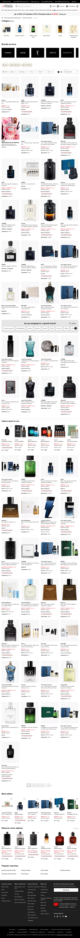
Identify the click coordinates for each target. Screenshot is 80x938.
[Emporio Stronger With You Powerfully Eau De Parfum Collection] (72, 838)
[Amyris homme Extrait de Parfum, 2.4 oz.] (10, 292)
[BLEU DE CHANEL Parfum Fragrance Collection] (10, 210)
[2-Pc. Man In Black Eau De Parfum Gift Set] (30, 292)
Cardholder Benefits (19, 891)
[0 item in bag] (77, 6)
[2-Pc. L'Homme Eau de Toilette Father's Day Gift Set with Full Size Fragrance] (50, 672)
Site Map (43, 908)
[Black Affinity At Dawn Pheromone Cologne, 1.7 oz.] (46, 431)
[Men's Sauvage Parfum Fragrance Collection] (69, 210)
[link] (10, 106)
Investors (42, 895)
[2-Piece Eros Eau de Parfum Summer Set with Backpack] (69, 169)
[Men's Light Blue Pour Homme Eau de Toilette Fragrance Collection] (30, 589)
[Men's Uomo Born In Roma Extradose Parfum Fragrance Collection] (69, 387)
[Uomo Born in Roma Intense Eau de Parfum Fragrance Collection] (69, 128)
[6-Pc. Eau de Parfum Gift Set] (72, 431)
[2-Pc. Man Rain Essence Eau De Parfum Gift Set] (69, 630)
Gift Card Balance (19, 896)
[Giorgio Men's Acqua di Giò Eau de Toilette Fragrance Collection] (30, 210)
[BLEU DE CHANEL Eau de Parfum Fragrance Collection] (50, 87)
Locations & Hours (32, 889)
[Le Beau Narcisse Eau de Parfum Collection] (10, 672)
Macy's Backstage (32, 895)
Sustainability (43, 910)
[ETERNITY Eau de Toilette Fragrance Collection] (69, 672)
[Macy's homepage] (2, 18)
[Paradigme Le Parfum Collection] (30, 713)
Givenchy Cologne (25, 870)
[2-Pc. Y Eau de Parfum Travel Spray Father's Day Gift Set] (50, 548)
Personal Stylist (31, 903)
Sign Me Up (66, 890)
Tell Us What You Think (33, 917)
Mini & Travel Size (26, 65)
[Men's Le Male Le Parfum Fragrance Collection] (30, 387)
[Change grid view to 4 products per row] (58, 72)
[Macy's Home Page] (7, 6)
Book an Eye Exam (32, 915)
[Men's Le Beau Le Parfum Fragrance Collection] (50, 292)
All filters (74, 323)
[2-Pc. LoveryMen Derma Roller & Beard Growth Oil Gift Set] (20, 431)
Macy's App (30, 892)
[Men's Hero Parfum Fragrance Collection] (69, 589)
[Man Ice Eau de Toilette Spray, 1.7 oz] (10, 713)
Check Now (72, 907)
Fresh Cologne (24, 873)
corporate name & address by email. (64, 934)
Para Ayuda (4, 895)
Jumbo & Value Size (15, 65)
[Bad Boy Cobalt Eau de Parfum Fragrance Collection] (50, 507)
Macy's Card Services (19, 899)
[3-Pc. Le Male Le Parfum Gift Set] (50, 346)
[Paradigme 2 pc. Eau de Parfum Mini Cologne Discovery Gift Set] (69, 548)
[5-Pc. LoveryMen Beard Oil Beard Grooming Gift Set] (59, 431)
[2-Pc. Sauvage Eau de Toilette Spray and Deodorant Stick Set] (50, 251)
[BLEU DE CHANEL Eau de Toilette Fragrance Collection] (30, 251)
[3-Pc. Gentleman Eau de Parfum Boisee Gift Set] (50, 630)
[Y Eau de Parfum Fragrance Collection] (69, 507)
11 (48, 785)
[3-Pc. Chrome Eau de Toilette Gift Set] (30, 128)
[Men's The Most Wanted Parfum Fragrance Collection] (50, 210)
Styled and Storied (45, 913)
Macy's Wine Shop (32, 900)
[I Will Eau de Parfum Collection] (46, 838)
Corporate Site (44, 892)
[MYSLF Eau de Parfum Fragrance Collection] (10, 346)
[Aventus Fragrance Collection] (10, 251)
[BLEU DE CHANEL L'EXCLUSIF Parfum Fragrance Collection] (50, 387)
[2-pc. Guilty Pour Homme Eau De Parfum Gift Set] (10, 387)
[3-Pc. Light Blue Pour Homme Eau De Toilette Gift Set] (10, 589)
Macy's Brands (31, 898)
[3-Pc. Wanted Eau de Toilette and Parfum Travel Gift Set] (30, 630)
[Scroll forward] (75, 328)
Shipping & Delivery (6, 900)
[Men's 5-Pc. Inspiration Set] (30, 169)
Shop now (62, 14)
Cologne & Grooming (27, 17)
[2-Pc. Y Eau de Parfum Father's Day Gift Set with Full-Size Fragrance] (50, 128)
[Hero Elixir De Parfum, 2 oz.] (10, 507)
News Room (43, 905)
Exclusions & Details (63, 907)
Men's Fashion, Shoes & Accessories (12, 17)
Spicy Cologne (44, 873)
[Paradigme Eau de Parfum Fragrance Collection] (30, 466)
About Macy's (44, 886)
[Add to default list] (11, 426)
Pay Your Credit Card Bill (20, 902)
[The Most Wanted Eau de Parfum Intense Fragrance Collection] (50, 169)
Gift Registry (30, 920)
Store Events (30, 909)
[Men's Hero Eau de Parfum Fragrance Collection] (50, 589)
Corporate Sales (44, 889)
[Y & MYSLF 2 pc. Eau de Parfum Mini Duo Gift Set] (10, 466)
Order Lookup (5, 892)
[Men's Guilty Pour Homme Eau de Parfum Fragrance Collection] (10, 548)
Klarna (3, 889)
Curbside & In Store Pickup (34, 886)
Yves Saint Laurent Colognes (9, 873)
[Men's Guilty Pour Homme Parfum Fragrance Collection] (33, 838)
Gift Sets (5, 65)
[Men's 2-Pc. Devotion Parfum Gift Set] (30, 507)
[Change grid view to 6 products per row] (61, 72)
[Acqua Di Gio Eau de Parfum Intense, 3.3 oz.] (30, 672)
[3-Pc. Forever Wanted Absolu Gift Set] (10, 87)
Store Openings (31, 912)
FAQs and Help (5, 886)
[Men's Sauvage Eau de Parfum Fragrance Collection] (69, 87)
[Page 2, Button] (52, 785)
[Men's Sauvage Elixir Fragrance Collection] (10, 169)
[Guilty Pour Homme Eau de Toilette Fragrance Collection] (20, 838)
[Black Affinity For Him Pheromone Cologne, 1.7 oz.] (33, 431)
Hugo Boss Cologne (65, 870)
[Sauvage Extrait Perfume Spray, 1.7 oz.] (30, 87)
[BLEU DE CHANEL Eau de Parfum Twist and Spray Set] (30, 548)
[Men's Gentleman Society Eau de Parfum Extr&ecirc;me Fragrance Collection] (10, 752)
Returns (3, 898)
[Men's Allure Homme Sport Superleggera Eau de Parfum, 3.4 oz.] (69, 346)
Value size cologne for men (9, 870)
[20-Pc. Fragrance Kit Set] (7, 804)
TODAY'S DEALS (6, 1)
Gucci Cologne (44, 870)
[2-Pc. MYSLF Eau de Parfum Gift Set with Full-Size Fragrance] (69, 251)
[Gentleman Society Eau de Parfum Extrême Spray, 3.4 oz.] (7, 431)
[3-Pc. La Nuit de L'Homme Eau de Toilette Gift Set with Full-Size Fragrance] (69, 713)
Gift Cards (17, 894)
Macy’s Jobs (43, 902)
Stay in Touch (31, 906)
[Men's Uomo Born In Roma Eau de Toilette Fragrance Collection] (10, 630)
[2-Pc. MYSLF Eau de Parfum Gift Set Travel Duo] (69, 292)
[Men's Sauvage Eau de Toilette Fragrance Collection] (50, 466)
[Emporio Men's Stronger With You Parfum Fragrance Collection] (59, 838)
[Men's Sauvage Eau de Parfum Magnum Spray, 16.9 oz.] (69, 466)
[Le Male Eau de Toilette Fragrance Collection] (30, 346)
